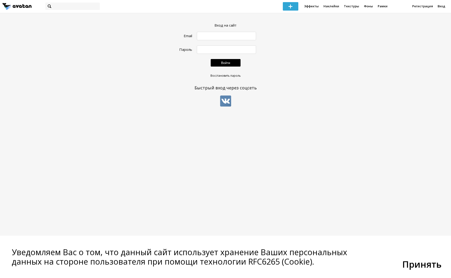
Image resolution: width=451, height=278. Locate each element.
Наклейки (331, 6)
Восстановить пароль (225, 76)
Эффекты (311, 6)
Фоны (368, 6)
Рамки (383, 6)
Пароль (185, 49)
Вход (441, 6)
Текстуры (351, 6)
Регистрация (422, 6)
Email (188, 36)
